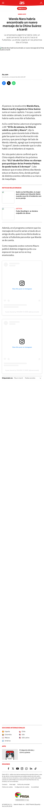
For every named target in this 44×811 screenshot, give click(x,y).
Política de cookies (7, 787)
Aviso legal (12, 784)
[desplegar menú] (3, 2)
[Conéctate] (41, 3)
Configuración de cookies (22, 787)
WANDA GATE (22, 14)
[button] (40, 378)
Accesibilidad (35, 787)
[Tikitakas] (22, 8)
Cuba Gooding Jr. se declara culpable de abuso (27, 212)
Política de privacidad (23, 784)
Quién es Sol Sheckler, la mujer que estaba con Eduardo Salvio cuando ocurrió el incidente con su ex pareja (28, 195)
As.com (5, 74)
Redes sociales (30, 378)
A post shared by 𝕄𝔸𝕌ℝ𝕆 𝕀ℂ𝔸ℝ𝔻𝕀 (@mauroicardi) (22, 312)
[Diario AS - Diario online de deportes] (22, 3)
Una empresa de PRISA (22, 795)
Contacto (4, 784)
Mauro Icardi (18, 378)
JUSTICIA (19, 209)
